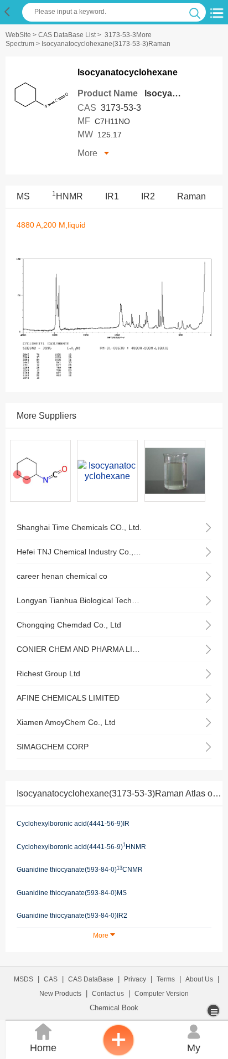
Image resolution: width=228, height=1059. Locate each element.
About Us (199, 979)
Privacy (135, 979)
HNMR (67, 196)
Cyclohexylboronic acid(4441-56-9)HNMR (81, 846)
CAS (51, 979)
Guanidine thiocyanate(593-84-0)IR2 (72, 915)
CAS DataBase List (67, 35)
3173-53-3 (121, 107)
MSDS (23, 979)
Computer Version (161, 994)
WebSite (18, 35)
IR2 (148, 196)
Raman (191, 196)
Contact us (108, 994)
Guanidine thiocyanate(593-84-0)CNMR (80, 869)
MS (23, 196)
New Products (60, 994)
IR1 (112, 196)
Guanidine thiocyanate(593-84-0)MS (72, 893)
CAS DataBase (90, 979)
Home (43, 1038)
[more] (214, 1010)
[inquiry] (118, 1053)
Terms (166, 979)
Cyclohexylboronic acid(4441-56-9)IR (73, 823)
